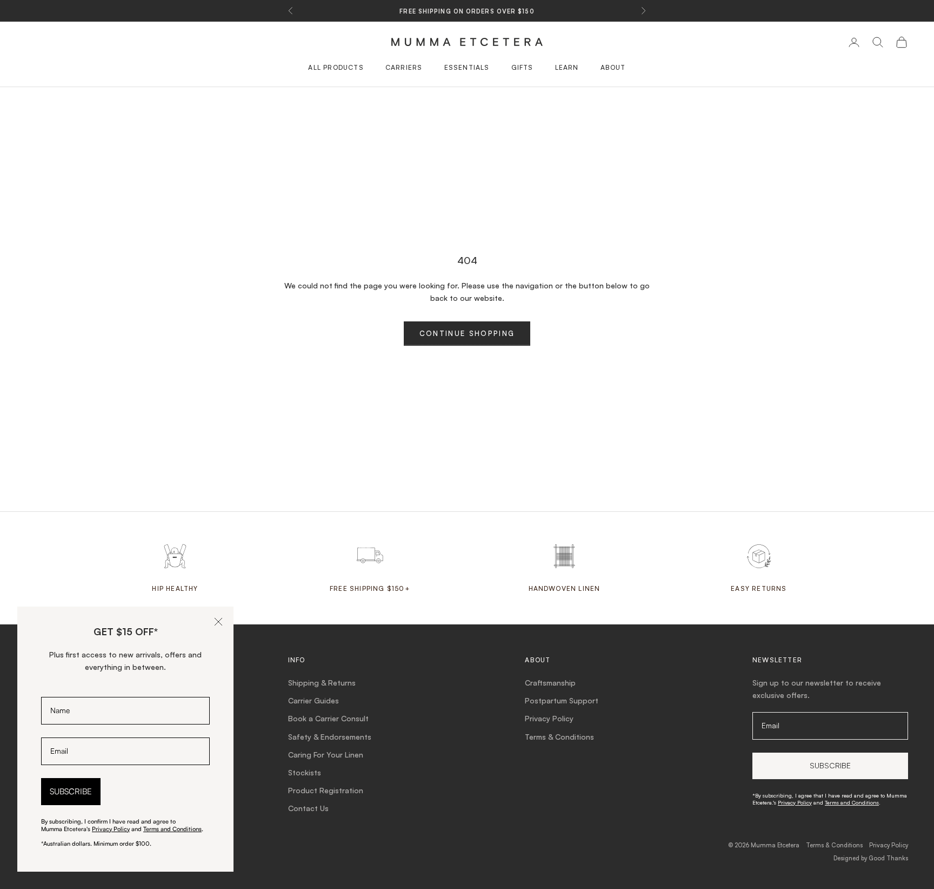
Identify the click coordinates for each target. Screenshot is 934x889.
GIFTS (522, 67)
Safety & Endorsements (329, 736)
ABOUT (613, 67)
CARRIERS (404, 67)
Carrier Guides (313, 700)
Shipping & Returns (322, 682)
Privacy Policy (549, 718)
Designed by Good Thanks (870, 858)
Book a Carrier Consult (328, 718)
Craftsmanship (550, 682)
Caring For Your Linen (325, 754)
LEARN (567, 67)
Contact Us (308, 808)
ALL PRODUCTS (335, 67)
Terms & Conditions (559, 736)
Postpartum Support (561, 700)
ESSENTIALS (467, 67)
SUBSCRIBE (71, 791)
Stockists (304, 772)
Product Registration (325, 790)
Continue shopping (467, 333)
